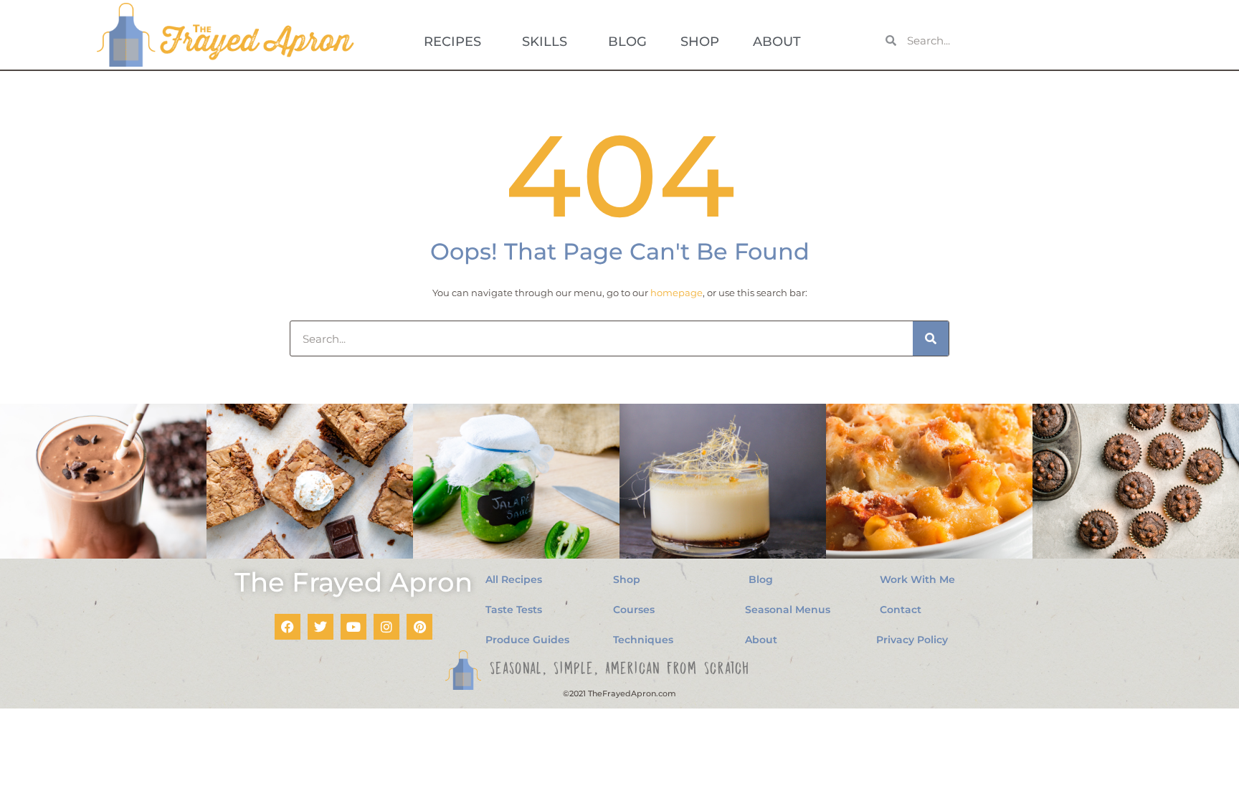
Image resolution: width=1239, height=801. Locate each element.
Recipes (452, 41)
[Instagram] (386, 627)
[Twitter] (320, 627)
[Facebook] (287, 627)
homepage (676, 293)
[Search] (931, 338)
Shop (699, 41)
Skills (544, 41)
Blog (627, 41)
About (777, 41)
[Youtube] (353, 627)
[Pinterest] (419, 627)
